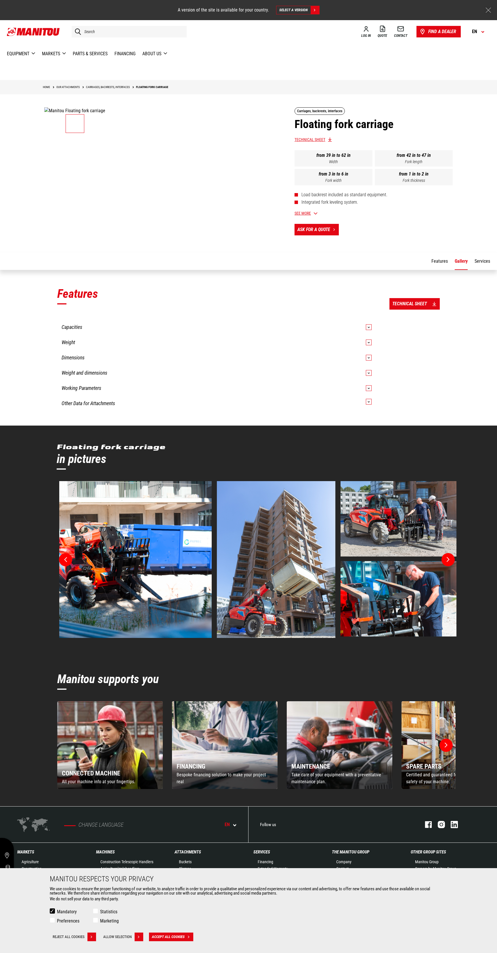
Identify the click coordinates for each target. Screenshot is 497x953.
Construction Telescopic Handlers (126, 861)
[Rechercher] (76, 31)
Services (261, 852)
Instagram (438, 824)
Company (343, 861)
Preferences (68, 921)
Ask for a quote (313, 229)
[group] (110, 745)
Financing (265, 861)
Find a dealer (442, 31)
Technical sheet (310, 139)
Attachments (188, 852)
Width (333, 162)
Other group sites (428, 852)
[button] (446, 745)
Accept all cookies (168, 937)
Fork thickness (414, 180)
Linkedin (451, 824)
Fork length (414, 162)
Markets (25, 852)
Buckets (185, 861)
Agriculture (30, 861)
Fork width (333, 180)
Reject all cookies (69, 937)
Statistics (108, 911)
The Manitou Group (350, 852)
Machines (105, 852)
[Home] (33, 31)
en (227, 824)
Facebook (425, 824)
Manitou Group (427, 861)
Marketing (109, 921)
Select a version (293, 10)
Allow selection (117, 937)
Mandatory (67, 911)
